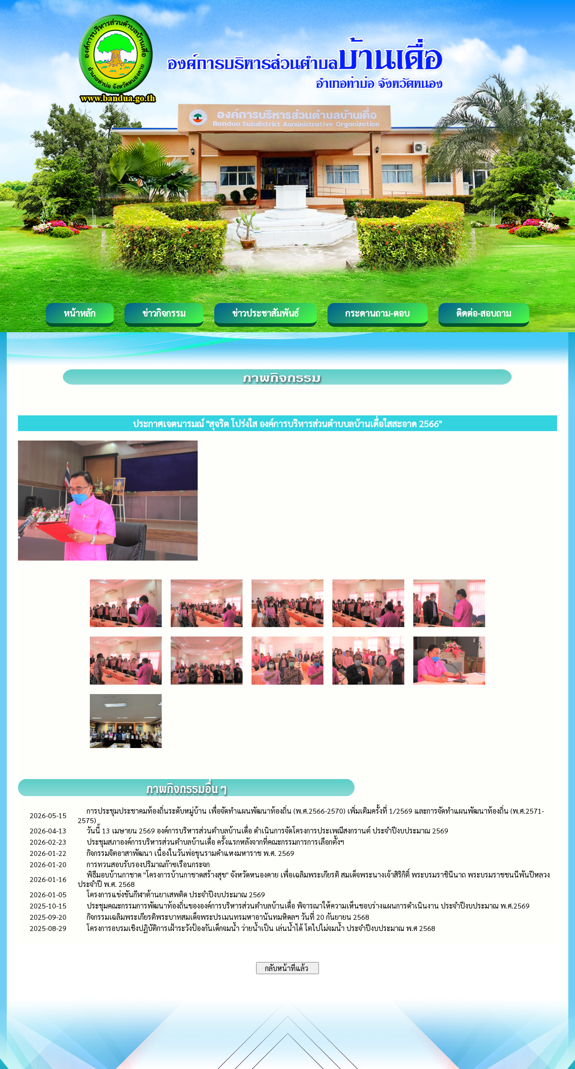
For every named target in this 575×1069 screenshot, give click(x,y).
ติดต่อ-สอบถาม (483, 313)
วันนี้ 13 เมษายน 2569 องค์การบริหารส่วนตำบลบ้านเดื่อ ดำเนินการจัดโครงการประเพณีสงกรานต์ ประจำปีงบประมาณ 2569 (267, 830)
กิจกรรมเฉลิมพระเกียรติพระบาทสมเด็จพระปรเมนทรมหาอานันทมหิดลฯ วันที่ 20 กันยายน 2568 (228, 917)
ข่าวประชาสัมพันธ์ (265, 313)
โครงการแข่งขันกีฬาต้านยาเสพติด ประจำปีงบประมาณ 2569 (176, 894)
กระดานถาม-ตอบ (377, 313)
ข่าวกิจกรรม (164, 313)
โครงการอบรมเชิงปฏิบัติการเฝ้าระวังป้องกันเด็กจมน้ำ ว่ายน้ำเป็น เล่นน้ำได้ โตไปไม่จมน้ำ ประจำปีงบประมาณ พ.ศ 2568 (261, 928)
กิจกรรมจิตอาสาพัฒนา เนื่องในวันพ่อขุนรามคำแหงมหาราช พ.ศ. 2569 (190, 853)
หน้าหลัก (80, 313)
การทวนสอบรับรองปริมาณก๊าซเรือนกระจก (148, 864)
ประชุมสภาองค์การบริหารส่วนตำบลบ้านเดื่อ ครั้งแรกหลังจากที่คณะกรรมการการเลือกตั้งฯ (215, 841)
